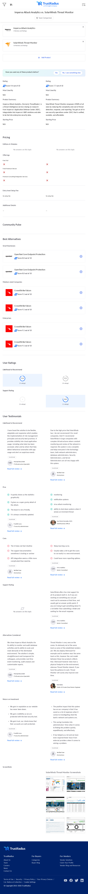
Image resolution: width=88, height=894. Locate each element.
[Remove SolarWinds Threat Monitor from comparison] (83, 42)
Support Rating (8, 391)
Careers (7, 866)
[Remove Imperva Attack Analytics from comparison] (83, 27)
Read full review (13, 469)
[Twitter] (76, 880)
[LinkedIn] (82, 880)
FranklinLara (18, 524)
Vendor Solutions (66, 860)
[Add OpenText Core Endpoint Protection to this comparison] (81, 256)
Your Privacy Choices (44, 879)
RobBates (60, 685)
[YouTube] (65, 880)
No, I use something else (71, 73)
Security (19, 879)
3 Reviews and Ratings (20, 31)
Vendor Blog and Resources (70, 866)
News (6, 868)
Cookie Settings (30, 882)
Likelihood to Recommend (12, 370)
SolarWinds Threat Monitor (25, 43)
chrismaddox (61, 567)
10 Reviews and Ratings (20, 45)
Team (6, 863)
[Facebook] (71, 880)
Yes (56, 73)
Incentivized (12, 457)
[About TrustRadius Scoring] (4, 86)
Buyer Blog (36, 863)
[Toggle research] (11, 4)
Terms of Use (8, 879)
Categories (36, 860)
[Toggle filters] (4, 4)
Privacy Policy (29, 879)
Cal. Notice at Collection (13, 882)
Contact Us (8, 871)
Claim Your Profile (66, 863)
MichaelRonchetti (19, 461)
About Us (7, 860)
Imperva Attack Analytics (24, 28)
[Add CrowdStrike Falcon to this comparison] (81, 292)
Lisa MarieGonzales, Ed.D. (64, 521)
